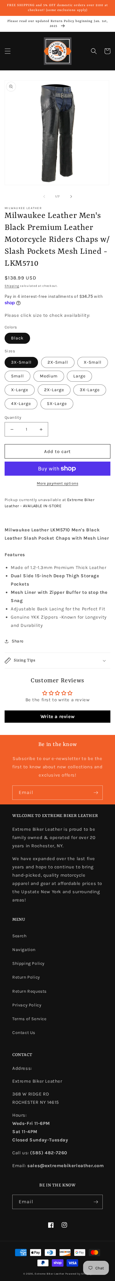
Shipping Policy (28, 963)
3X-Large (90, 389)
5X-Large (57, 403)
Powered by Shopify (78, 1273)
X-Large (19, 389)
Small (17, 376)
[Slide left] (44, 196)
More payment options (57, 483)
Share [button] (18, 641)
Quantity (13, 417)
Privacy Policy (26, 1005)
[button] (7, 51)
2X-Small (58, 362)
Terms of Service (29, 1018)
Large (79, 376)
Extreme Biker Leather (49, 1273)
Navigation (24, 949)
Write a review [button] (57, 716)
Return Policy (26, 977)
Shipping (12, 286)
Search (19, 935)
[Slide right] (71, 196)
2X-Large (54, 389)
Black (17, 338)
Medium (49, 376)
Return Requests (29, 991)
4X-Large (21, 403)
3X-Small (21, 362)
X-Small (93, 362)
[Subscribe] (95, 792)
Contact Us (23, 1032)
